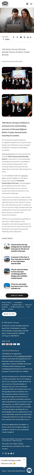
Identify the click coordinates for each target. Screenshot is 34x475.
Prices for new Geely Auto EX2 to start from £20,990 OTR (19, 286)
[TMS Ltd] (5, 3)
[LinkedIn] (28, 37)
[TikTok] (31, 37)
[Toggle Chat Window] (29, 470)
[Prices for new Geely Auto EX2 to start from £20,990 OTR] (7, 286)
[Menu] (31, 3)
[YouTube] (21, 37)
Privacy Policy (6, 302)
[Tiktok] (13, 453)
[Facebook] (14, 37)
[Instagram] (24, 37)
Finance (10, 309)
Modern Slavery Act (17, 307)
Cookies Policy (17, 305)
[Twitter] (17, 37)
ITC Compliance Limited (23, 356)
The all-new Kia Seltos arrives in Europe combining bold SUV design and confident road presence (19, 274)
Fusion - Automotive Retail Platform (14, 471)
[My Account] (27, 4)
